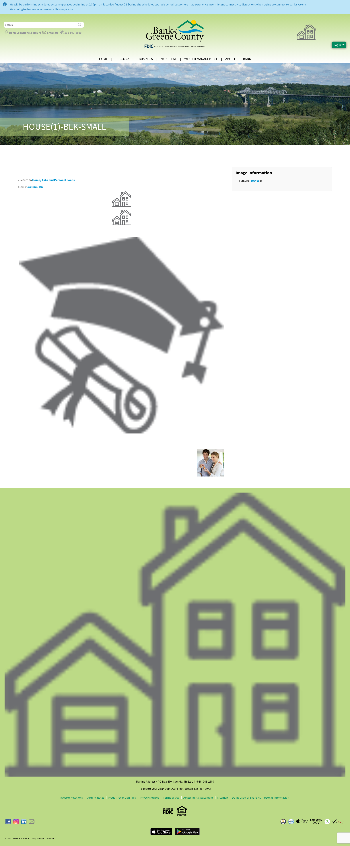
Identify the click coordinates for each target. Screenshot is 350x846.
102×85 (255, 180)
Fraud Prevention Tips (122, 797)
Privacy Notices (149, 797)
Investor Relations (71, 797)
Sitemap (222, 797)
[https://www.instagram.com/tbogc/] (16, 821)
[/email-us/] (31, 821)
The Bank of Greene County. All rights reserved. (32, 838)
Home (103, 59)
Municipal (168, 59)
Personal (123, 59)
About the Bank (238, 59)
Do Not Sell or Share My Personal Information (260, 797)
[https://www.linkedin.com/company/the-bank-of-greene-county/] (24, 821)
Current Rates (95, 797)
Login (337, 45)
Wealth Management (200, 59)
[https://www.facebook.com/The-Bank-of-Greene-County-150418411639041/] (8, 821)
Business (146, 59)
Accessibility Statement (198, 797)
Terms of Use (171, 797)
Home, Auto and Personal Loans (53, 180)
